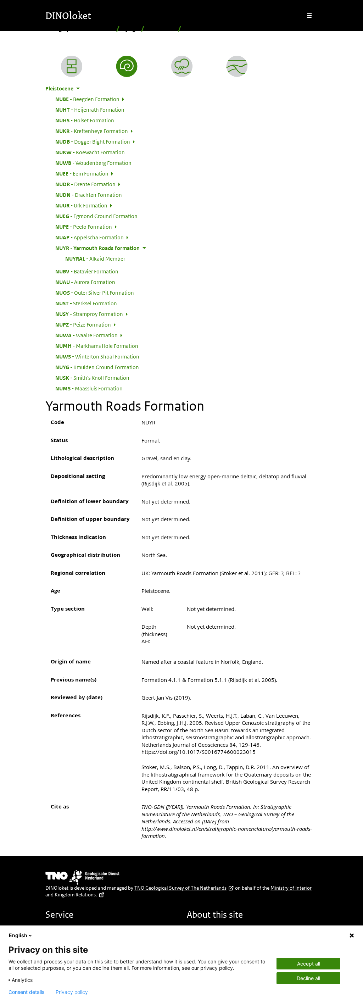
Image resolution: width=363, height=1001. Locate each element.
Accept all (308, 964)
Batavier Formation (86, 271)
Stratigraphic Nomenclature (79, 29)
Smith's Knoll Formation (92, 377)
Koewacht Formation (90, 152)
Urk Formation (81, 205)
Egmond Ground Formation (96, 215)
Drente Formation (85, 184)
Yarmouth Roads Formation (97, 247)
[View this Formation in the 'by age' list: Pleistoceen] (127, 66)
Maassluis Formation (89, 388)
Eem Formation (81, 173)
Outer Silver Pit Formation (94, 292)
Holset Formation (84, 120)
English (18, 935)
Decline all (308, 978)
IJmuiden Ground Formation (97, 367)
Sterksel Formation (86, 303)
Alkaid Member (95, 258)
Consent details (26, 992)
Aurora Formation (85, 281)
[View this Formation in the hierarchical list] (71, 66)
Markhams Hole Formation (96, 345)
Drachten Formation (88, 194)
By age (130, 29)
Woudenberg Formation (93, 162)
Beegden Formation (87, 98)
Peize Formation (83, 324)
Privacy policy (72, 992)
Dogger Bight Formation (92, 141)
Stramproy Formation (89, 313)
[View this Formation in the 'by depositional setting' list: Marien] (182, 66)
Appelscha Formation (89, 237)
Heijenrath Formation (89, 109)
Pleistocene (161, 29)
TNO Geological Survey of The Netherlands (180, 888)
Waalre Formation (86, 335)
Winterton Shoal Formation (97, 356)
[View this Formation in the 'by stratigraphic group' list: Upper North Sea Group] (237, 66)
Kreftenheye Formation (91, 130)
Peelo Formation (83, 226)
